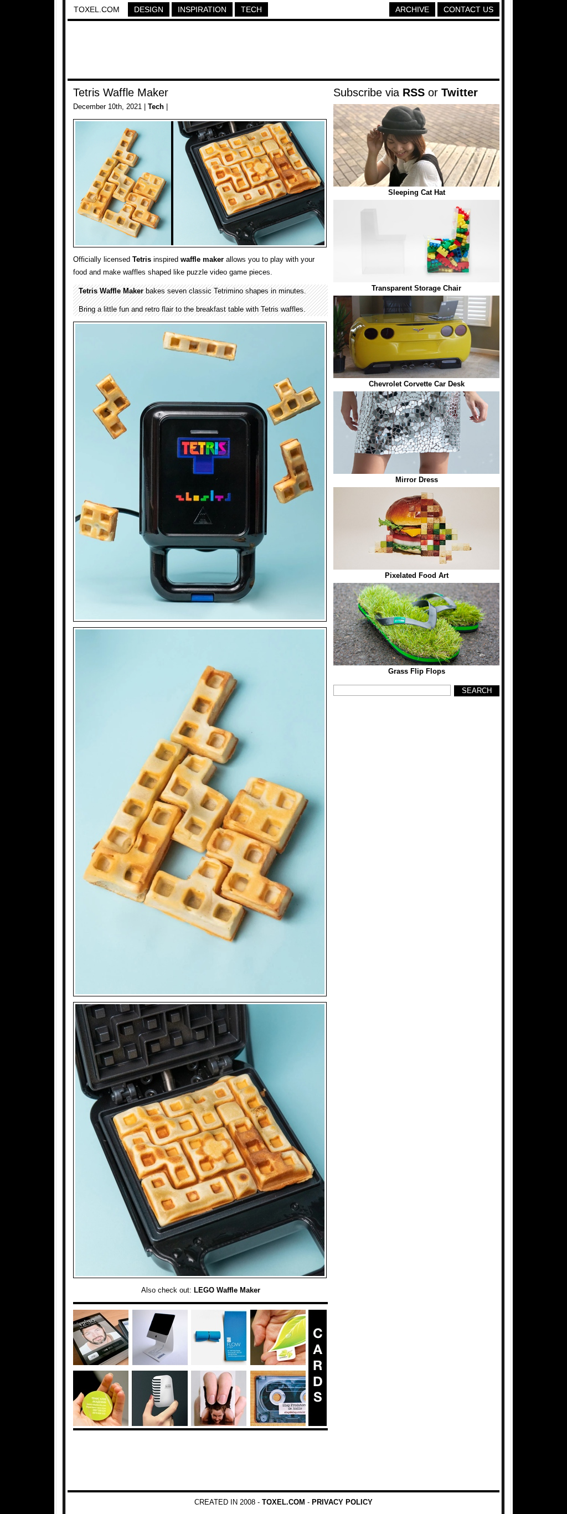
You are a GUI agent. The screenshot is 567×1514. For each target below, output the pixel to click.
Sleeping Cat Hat (416, 192)
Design (148, 9)
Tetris (141, 259)
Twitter (459, 92)
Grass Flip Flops (416, 671)
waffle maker (202, 259)
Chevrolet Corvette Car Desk (417, 384)
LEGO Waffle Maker (227, 1290)
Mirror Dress (416, 480)
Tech (251, 9)
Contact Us (468, 9)
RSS (414, 92)
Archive (412, 9)
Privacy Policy (342, 1502)
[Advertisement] (283, 51)
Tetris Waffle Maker (120, 92)
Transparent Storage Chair (416, 288)
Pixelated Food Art (417, 575)
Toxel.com (97, 9)
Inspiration (202, 9)
